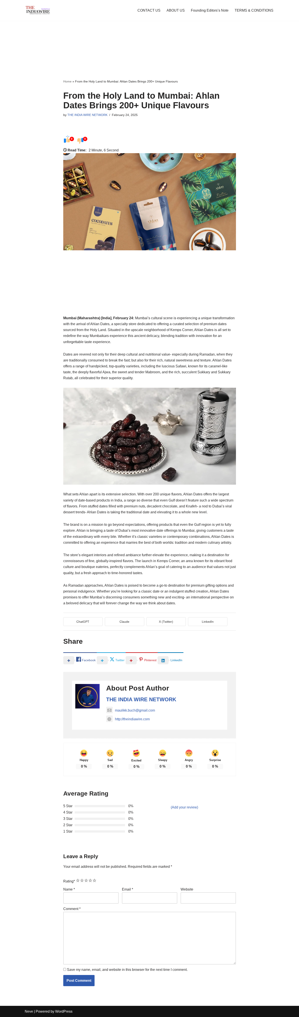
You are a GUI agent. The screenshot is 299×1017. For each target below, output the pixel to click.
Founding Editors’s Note (210, 10)
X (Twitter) (166, 621)
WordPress (63, 1011)
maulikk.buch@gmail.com (135, 710)
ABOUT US (176, 10)
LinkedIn (208, 621)
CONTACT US (148, 10)
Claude (124, 621)
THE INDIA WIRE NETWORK (87, 115)
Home (67, 81)
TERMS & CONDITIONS (254, 10)
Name (69, 889)
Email (127, 889)
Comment (72, 909)
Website (187, 889)
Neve (29, 1011)
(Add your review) (184, 807)
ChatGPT (82, 621)
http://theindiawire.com (132, 719)
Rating (69, 881)
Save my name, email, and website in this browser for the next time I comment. (127, 969)
